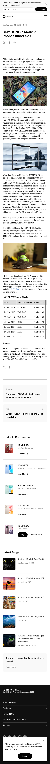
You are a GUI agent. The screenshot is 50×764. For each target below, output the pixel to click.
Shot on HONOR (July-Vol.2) (31, 597)
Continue (41, 9)
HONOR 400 (23, 506)
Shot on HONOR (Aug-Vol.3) (31, 578)
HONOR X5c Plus (25, 485)
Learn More (22, 454)
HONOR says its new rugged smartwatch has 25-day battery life (31, 639)
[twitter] (4, 42)
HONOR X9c (23, 526)
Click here (13, 749)
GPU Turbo (16, 289)
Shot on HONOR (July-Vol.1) (31, 617)
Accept (25, 756)
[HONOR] (9, 690)
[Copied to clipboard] (15, 42)
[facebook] (9, 42)
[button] (23, 534)
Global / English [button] (10, 9)
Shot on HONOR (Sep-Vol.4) (31, 559)
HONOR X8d (23, 465)
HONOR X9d (23, 445)
